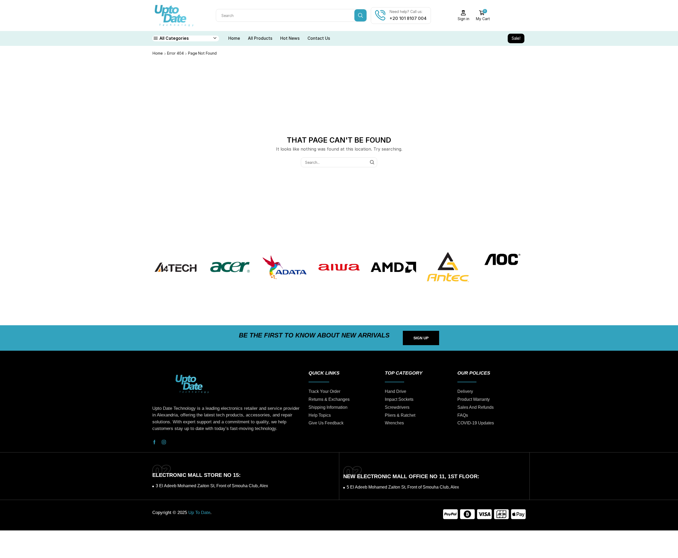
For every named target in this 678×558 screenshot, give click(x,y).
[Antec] (448, 267)
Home (234, 38)
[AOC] (502, 259)
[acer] (230, 267)
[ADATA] (284, 267)
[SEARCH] (372, 162)
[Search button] (360, 15)
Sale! (516, 38)
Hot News (290, 38)
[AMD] (393, 267)
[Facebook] (154, 442)
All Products (260, 38)
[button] (421, 338)
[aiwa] (339, 267)
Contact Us (318, 38)
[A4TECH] (175, 267)
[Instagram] (164, 442)
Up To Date (199, 512)
